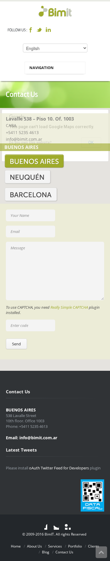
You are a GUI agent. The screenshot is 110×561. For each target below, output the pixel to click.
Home (16, 546)
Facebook (30, 30)
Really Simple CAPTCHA (69, 307)
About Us (34, 546)
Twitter (39, 30)
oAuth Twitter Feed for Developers (59, 468)
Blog (45, 552)
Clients (93, 546)
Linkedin (48, 30)
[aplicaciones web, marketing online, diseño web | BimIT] (55, 10)
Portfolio (75, 546)
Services (55, 546)
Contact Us (64, 552)
